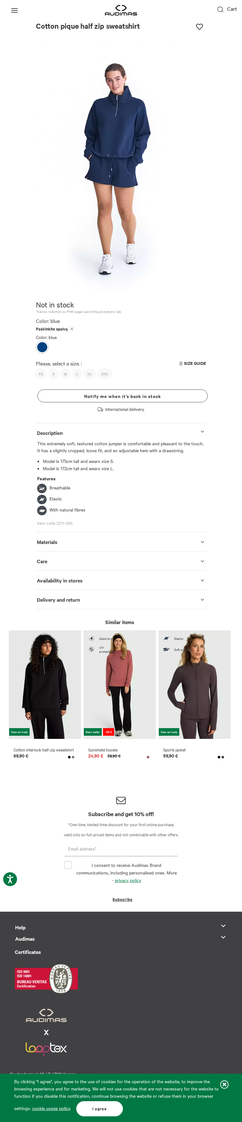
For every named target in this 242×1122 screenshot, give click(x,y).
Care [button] (42, 561)
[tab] (121, 431)
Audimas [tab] (25, 938)
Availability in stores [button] (60, 580)
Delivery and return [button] (58, 599)
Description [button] (50, 432)
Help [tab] (20, 927)
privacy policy (128, 880)
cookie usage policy (51, 1108)
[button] (98, 287)
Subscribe (122, 899)
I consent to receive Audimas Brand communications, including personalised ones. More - (126, 872)
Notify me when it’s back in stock (122, 396)
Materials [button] (47, 541)
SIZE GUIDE (195, 363)
